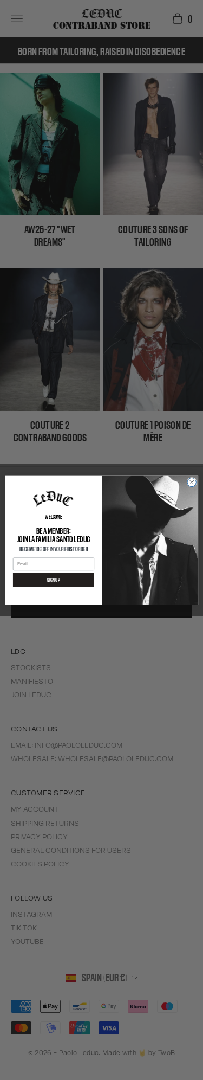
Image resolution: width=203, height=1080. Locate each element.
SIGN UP (53, 579)
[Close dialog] (191, 482)
